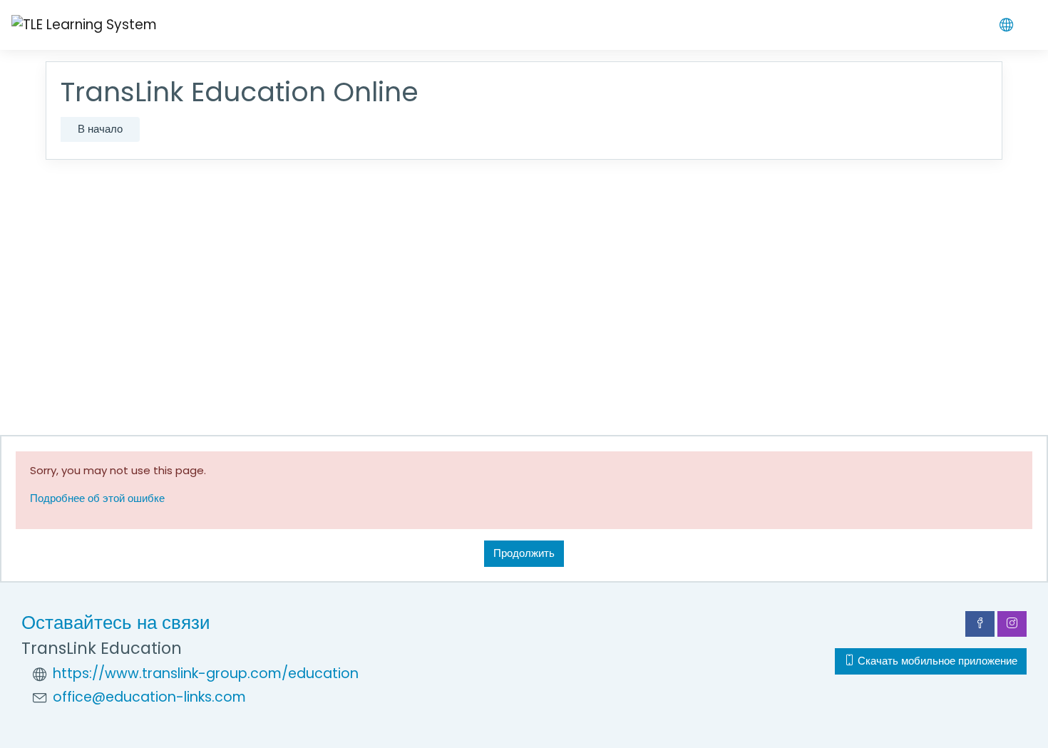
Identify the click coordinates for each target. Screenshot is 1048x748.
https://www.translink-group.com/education (206, 673)
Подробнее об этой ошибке (97, 498)
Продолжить (524, 552)
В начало (100, 128)
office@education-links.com (149, 697)
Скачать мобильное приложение (936, 660)
